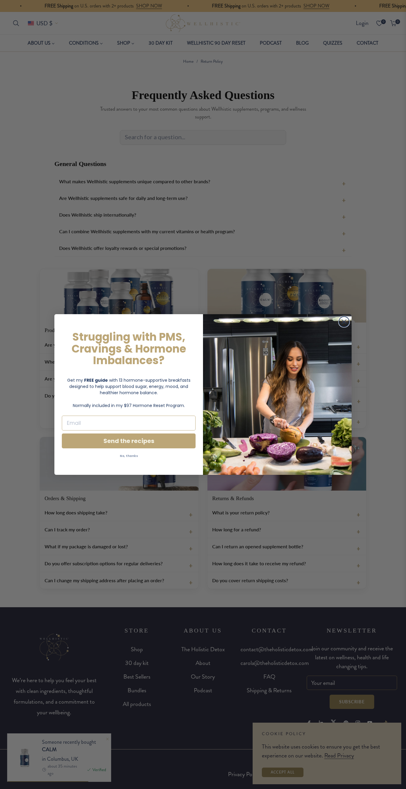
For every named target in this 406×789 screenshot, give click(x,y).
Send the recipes (128, 441)
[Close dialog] (344, 322)
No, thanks (129, 456)
